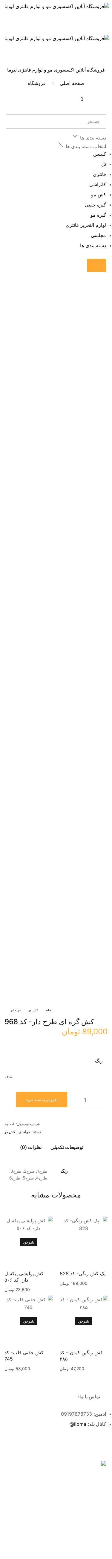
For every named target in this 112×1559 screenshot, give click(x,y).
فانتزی (99, 174)
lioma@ (78, 1424)
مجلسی (98, 235)
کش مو (98, 195)
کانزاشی (97, 184)
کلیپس (99, 154)
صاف (9, 1077)
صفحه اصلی (72, 83)
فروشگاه (37, 83)
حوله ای (15, 1010)
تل (103, 164)
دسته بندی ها (93, 245)
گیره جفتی (95, 205)
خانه (48, 1010)
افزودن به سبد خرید (42, 1099)
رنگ (99, 1061)
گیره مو (98, 215)
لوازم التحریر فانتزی (86, 225)
